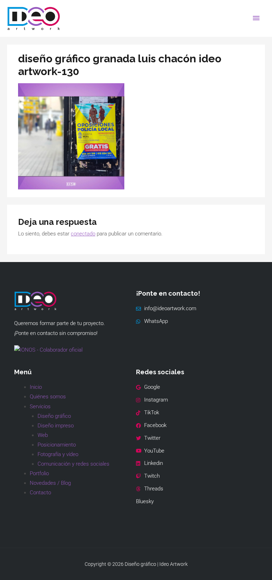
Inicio (36, 387)
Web (43, 435)
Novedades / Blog (50, 483)
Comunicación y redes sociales (73, 464)
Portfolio (39, 473)
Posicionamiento (57, 445)
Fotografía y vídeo (58, 454)
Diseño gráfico (54, 416)
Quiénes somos (48, 396)
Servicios (40, 406)
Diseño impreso (56, 425)
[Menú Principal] (256, 18)
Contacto (40, 492)
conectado (83, 234)
